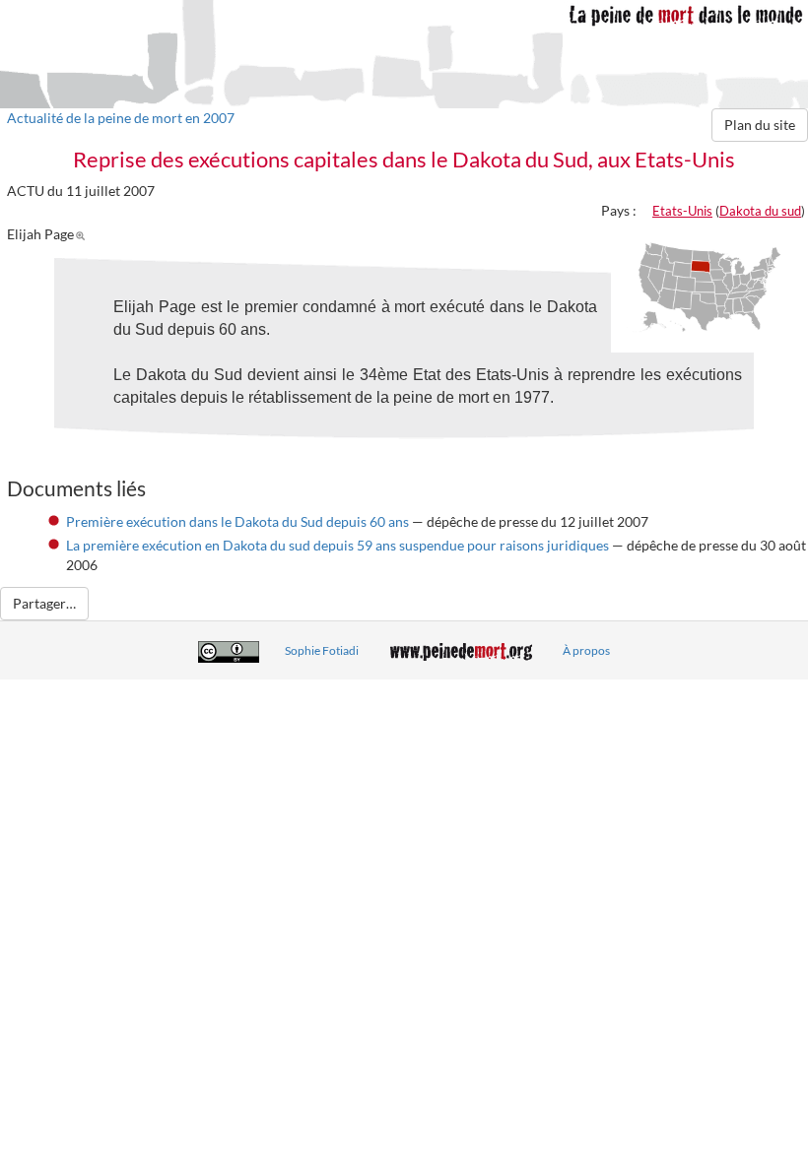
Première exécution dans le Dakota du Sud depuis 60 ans (237, 521)
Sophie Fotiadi (322, 650)
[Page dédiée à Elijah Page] (83, 234)
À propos (586, 650)
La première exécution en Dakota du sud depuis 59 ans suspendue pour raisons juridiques (337, 545)
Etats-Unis (682, 211)
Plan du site (759, 124)
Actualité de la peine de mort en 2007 (121, 117)
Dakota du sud (760, 211)
